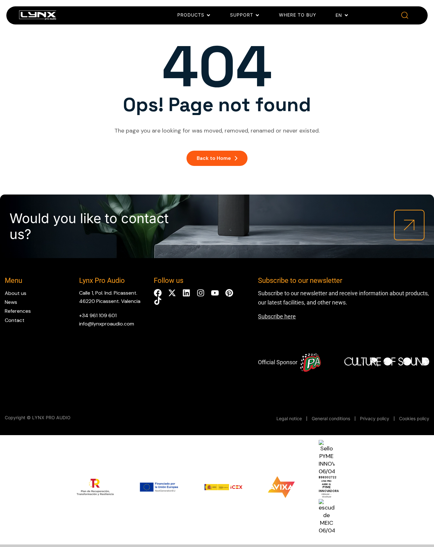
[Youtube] (215, 293)
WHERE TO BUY (297, 14)
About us (15, 293)
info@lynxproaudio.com (106, 323)
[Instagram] (201, 293)
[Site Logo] (37, 16)
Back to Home (214, 158)
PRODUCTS (190, 14)
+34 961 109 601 (98, 315)
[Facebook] (158, 293)
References (18, 311)
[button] (405, 15)
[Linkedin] (186, 293)
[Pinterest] (229, 293)
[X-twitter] (172, 293)
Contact (14, 320)
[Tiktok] (158, 301)
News (11, 302)
